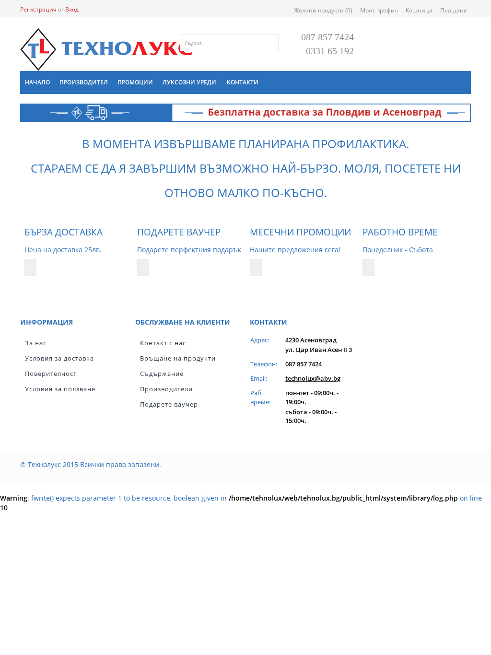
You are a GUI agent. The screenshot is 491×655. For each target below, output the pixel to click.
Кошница (419, 10)
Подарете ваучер (169, 404)
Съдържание (162, 373)
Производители (166, 389)
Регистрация (38, 9)
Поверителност (51, 373)
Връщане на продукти (178, 358)
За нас (36, 343)
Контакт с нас (163, 343)
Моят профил (379, 10)
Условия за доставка (59, 358)
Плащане (453, 10)
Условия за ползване (60, 389)
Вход (72, 9)
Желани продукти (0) (323, 10)
